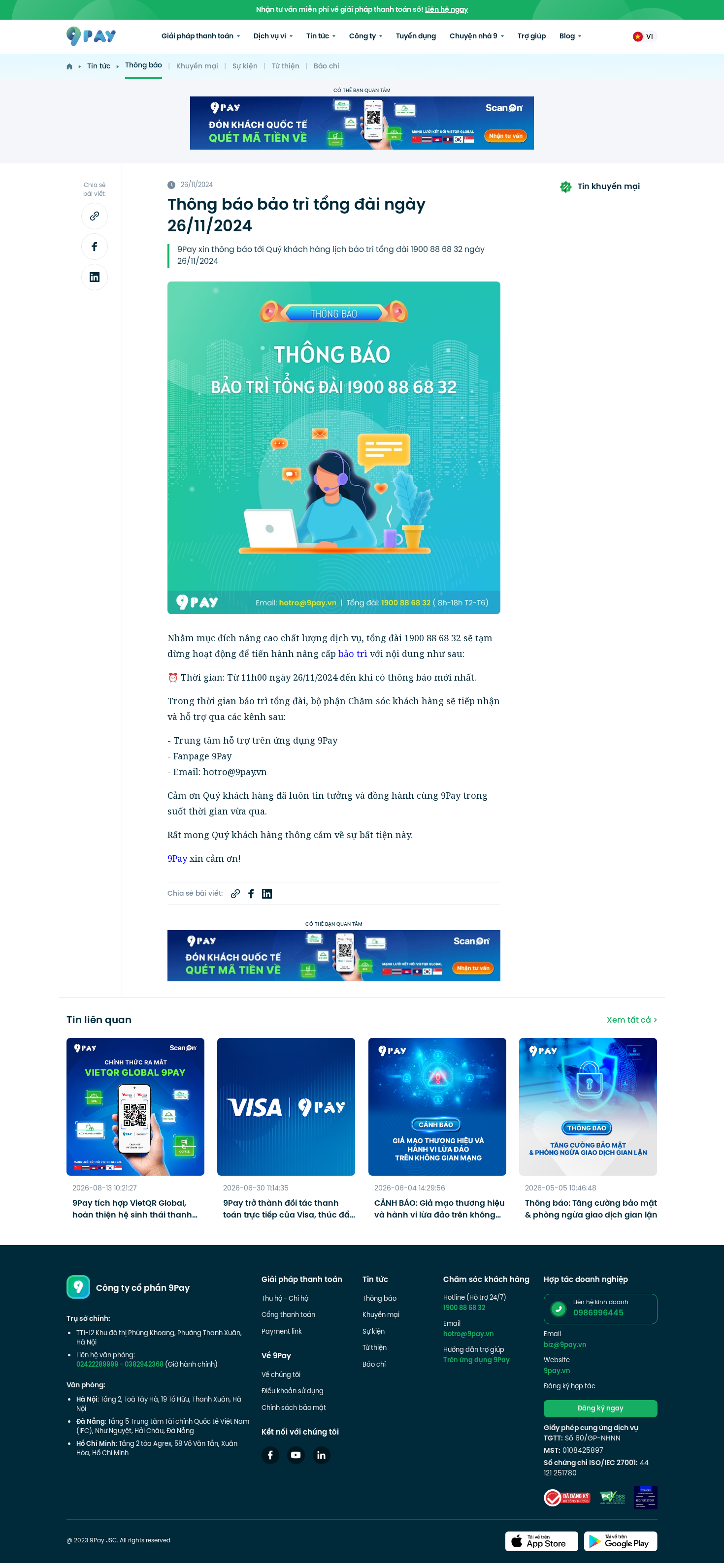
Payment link (282, 1332)
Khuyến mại (197, 67)
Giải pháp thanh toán (198, 37)
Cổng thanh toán (288, 1315)
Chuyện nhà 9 (474, 37)
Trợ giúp (532, 37)
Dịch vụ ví (271, 37)
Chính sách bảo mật (294, 1408)
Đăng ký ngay (601, 1409)
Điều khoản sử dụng (293, 1392)
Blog (567, 37)
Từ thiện (285, 67)
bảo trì (352, 653)
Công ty (363, 37)
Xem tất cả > (632, 1021)
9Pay (177, 858)
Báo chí (326, 67)
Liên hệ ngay (446, 10)
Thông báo (143, 66)
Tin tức (318, 37)
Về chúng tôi (281, 1375)
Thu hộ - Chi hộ (285, 1299)
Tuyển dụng (416, 37)
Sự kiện (245, 67)
